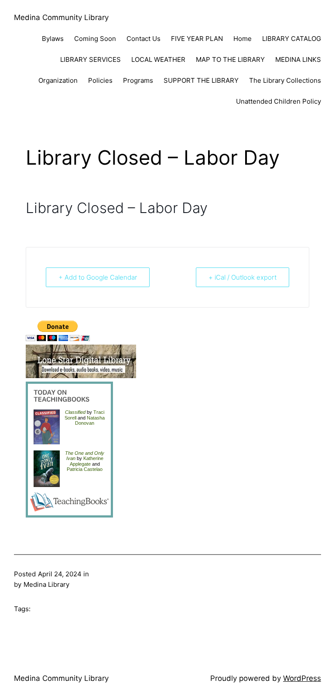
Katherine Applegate (86, 461)
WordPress (302, 678)
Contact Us (143, 38)
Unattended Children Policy (278, 101)
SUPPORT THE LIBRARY (201, 80)
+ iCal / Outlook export (243, 277)
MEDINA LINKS (298, 59)
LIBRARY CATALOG (291, 38)
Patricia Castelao (85, 469)
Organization (58, 80)
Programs (138, 80)
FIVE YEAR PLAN (197, 38)
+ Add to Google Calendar (97, 277)
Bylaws (53, 38)
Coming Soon (95, 38)
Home (242, 38)
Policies (100, 80)
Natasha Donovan (90, 420)
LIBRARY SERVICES (90, 59)
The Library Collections (285, 80)
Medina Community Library (61, 17)
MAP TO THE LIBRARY (230, 59)
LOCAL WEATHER (158, 59)
